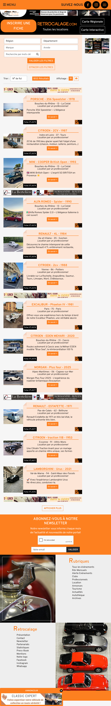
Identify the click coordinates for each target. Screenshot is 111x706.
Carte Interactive (92, 30)
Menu (11, 4)
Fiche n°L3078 (30, 256)
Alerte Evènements (82, 573)
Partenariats (23, 644)
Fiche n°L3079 (30, 122)
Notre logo (22, 656)
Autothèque (78, 595)
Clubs (75, 576)
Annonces (77, 585)
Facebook (22, 660)
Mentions (21, 653)
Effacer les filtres (41, 67)
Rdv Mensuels (79, 570)
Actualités (77, 592)
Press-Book (23, 650)
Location (76, 582)
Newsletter (22, 641)
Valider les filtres (41, 60)
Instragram (22, 663)
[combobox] (23, 47)
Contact (21, 638)
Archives (76, 598)
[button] (13, 109)
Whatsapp (22, 666)
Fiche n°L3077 (30, 390)
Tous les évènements (83, 567)
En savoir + (52, 117)
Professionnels (80, 579)
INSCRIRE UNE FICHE (18, 26)
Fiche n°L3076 (30, 492)
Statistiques (23, 647)
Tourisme (77, 588)
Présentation (23, 635)
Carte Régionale (92, 22)
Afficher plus (52, 508)
